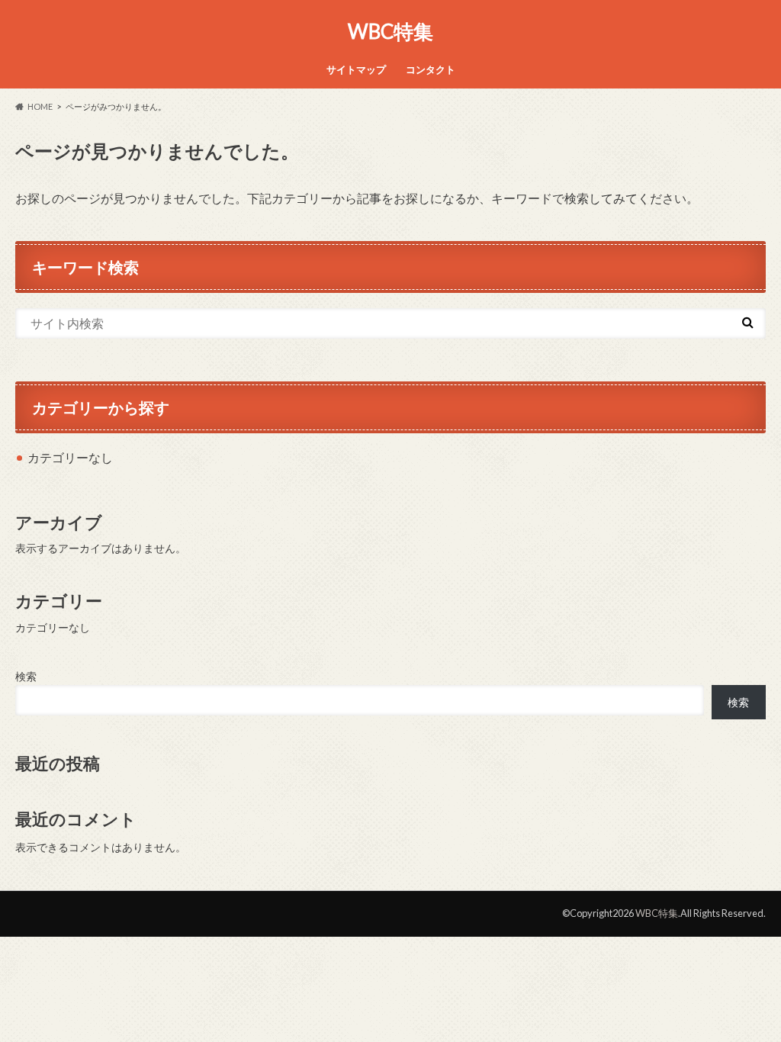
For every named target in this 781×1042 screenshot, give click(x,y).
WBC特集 (390, 31)
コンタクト (430, 69)
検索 (26, 676)
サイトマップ (356, 69)
